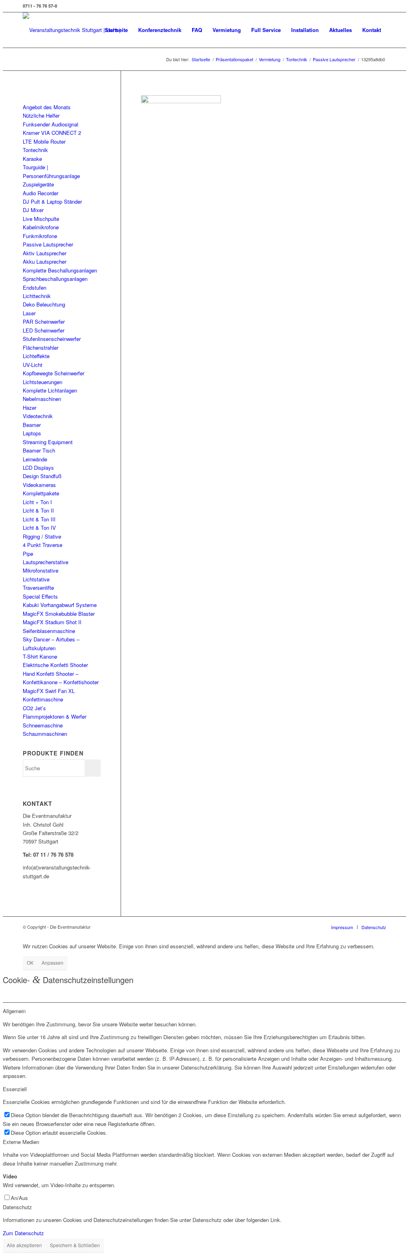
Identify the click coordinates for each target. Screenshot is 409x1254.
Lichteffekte (36, 356)
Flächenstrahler (40, 347)
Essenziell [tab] (15, 1089)
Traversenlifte (38, 587)
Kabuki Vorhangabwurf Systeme (60, 605)
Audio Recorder (40, 193)
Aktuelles (340, 30)
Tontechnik (35, 150)
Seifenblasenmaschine (49, 631)
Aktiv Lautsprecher (44, 253)
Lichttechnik (37, 296)
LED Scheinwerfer (43, 330)
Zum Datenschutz (23, 1233)
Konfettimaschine (43, 699)
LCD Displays (38, 467)
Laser (29, 313)
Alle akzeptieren (24, 1245)
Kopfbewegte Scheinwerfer (53, 373)
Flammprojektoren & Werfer (54, 716)
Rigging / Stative (42, 536)
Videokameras (39, 485)
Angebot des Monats (47, 107)
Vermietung (226, 30)
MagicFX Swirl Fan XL (49, 691)
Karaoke (32, 158)
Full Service (266, 30)
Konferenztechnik (159, 30)
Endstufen (34, 287)
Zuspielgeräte (38, 184)
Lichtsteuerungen (42, 382)
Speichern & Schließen (75, 1245)
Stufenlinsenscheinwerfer (52, 339)
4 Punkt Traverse (42, 545)
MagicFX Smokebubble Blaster (59, 613)
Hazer (29, 407)
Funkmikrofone (40, 236)
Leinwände (35, 459)
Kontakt (371, 30)
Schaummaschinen (45, 733)
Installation (305, 30)
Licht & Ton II (38, 510)
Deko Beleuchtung (44, 304)
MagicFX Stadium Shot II (52, 622)
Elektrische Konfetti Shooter (55, 665)
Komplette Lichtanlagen (50, 390)
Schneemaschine (43, 725)
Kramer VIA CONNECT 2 (52, 132)
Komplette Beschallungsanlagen (60, 270)
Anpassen (53, 962)
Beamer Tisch (39, 450)
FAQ (197, 30)
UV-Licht (32, 365)
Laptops (32, 433)
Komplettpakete (41, 493)
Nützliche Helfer (41, 115)
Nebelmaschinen (42, 399)
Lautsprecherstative (45, 562)
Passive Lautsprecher (48, 244)
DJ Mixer (33, 210)
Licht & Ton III (39, 519)
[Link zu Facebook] (380, 6)
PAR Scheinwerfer (44, 321)
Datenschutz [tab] (17, 1207)
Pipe (28, 553)
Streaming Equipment (48, 442)
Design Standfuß (42, 476)
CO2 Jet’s (34, 708)
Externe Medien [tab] (21, 1142)
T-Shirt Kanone (40, 656)
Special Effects (40, 596)
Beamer (32, 425)
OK (30, 962)
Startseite (116, 30)
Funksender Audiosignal (50, 124)
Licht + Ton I (37, 502)
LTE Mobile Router (44, 141)
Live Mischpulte (41, 218)
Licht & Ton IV (39, 527)
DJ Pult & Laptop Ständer (52, 201)
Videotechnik (38, 416)
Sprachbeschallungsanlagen (55, 278)
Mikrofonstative (40, 570)
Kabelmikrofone (41, 227)
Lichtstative (36, 579)
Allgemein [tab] (14, 1011)
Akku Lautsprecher (44, 261)
